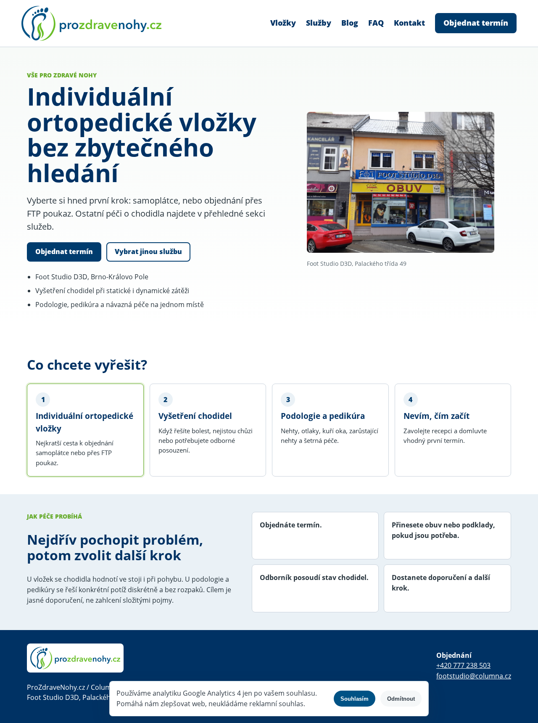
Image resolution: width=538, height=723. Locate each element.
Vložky (283, 23)
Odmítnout (401, 699)
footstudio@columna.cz (473, 676)
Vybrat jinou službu (148, 251)
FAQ (376, 23)
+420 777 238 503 (463, 665)
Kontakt (409, 23)
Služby (318, 23)
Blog (349, 23)
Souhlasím (354, 699)
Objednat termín (475, 23)
